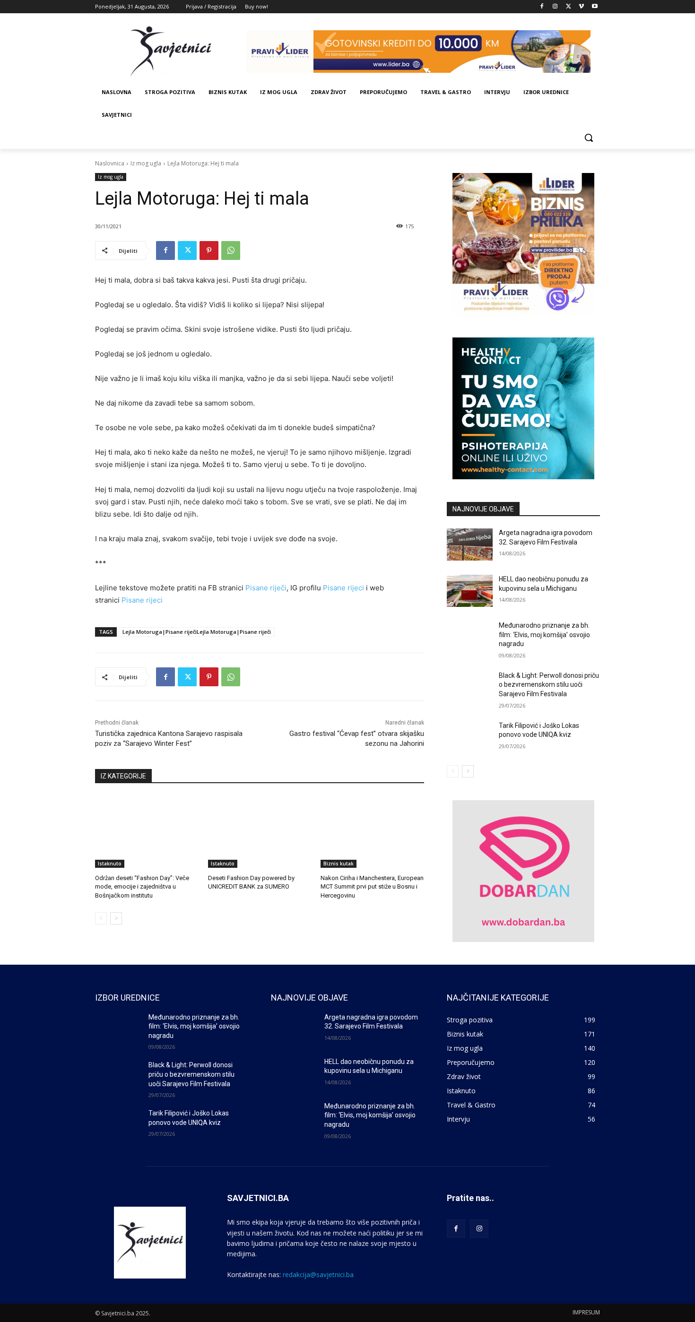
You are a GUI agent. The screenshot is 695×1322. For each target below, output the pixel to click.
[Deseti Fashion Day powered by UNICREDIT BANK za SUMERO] (260, 831)
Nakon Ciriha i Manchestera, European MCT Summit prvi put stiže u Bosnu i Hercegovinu (372, 886)
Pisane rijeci (343, 587)
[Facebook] (542, 6)
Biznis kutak (338, 863)
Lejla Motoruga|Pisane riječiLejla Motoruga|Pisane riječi (196, 631)
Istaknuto (110, 863)
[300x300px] (523, 408)
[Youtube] (594, 6)
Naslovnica (109, 163)
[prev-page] (101, 918)
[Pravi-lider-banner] (423, 51)
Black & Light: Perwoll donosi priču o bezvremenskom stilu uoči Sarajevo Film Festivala (549, 685)
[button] (588, 137)
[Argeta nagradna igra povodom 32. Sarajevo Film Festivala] (470, 544)
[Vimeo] (581, 6)
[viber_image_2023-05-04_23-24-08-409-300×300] (523, 244)
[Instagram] (555, 6)
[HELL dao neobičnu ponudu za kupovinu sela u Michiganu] (470, 591)
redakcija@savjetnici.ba (318, 1274)
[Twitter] (568, 6)
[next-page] (116, 918)
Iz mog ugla (145, 163)
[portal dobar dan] (523, 871)
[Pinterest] (209, 250)
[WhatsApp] (230, 250)
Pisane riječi (266, 587)
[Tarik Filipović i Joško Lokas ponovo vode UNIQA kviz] (470, 737)
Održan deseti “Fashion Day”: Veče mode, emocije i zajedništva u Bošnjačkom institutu (142, 886)
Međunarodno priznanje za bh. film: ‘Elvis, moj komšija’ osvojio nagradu (544, 635)
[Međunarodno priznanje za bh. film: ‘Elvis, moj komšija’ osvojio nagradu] (470, 637)
